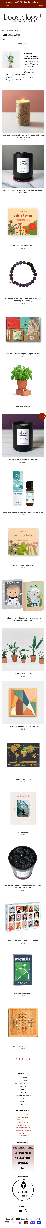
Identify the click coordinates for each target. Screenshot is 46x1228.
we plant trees (23, 1125)
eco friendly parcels (23, 1128)
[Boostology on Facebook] (20, 1211)
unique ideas (23, 1115)
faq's (23, 1089)
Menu (6, 6)
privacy (23, 1101)
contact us (23, 1077)
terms (23, 1104)
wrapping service (23, 1133)
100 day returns (23, 1120)
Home (4, 30)
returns (23, 1086)
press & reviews (23, 1122)
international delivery (23, 1083)
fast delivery (23, 1117)
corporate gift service (23, 1095)
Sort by (4, 39)
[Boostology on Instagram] (25, 1211)
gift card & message (23, 1130)
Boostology (25, 1219)
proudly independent (23, 1135)
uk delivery (23, 1080)
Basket (41, 6)
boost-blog (23, 1098)
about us (23, 1092)
